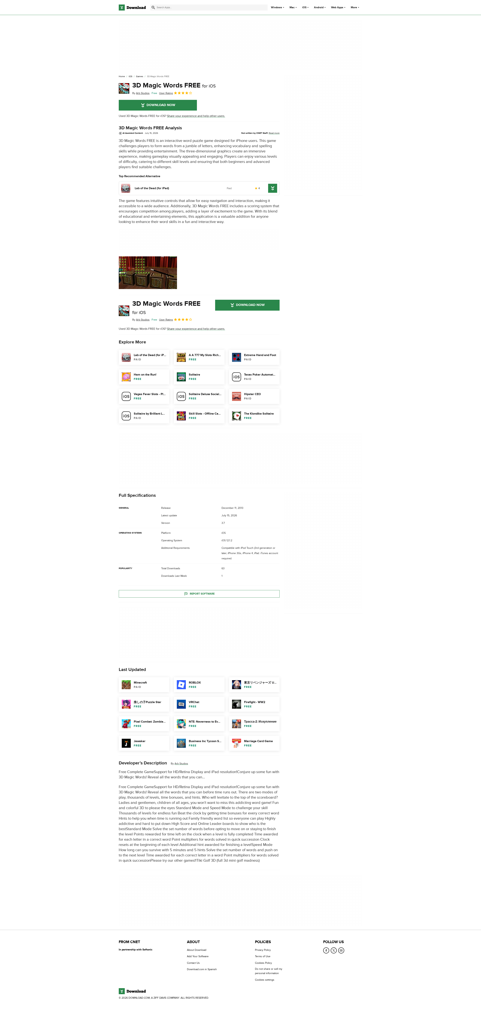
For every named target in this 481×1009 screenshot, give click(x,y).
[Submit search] (153, 8)
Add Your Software (198, 956)
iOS (304, 7)
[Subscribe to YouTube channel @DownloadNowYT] (341, 950)
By (141, 93)
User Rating (166, 93)
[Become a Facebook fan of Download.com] (326, 950)
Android (319, 7)
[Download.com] (132, 8)
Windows (276, 7)
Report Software (202, 593)
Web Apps (337, 7)
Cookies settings (264, 979)
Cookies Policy (263, 962)
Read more (274, 133)
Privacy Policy (263, 950)
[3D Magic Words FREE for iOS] (124, 88)
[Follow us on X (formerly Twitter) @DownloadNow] (334, 950)
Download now (161, 105)
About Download (196, 950)
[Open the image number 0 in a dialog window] (148, 272)
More (354, 7)
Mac (292, 7)
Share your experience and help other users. (196, 116)
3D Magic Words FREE (174, 85)
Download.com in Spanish (202, 969)
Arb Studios (181, 763)
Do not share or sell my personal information (268, 971)
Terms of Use (262, 956)
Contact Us (193, 962)
